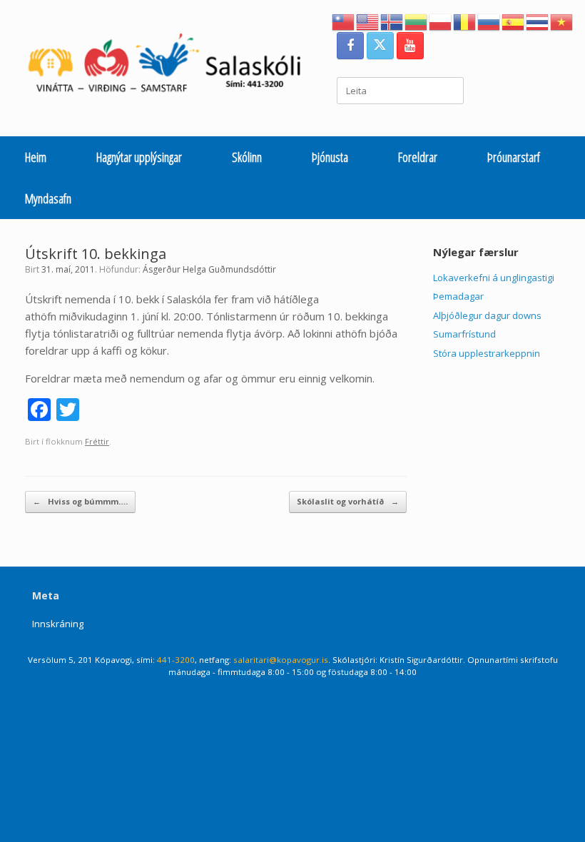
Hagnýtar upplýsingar (139, 157)
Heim (35, 157)
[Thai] (538, 20)
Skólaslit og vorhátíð (348, 501)
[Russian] (489, 20)
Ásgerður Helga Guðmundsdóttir (209, 269)
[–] (172, 66)
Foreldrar (417, 157)
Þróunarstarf (513, 157)
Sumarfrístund (464, 334)
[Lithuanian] (417, 20)
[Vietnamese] (562, 20)
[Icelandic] (392, 20)
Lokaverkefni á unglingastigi (493, 277)
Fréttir (97, 441)
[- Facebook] (350, 45)
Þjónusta (330, 157)
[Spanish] (514, 20)
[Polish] (441, 20)
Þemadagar (458, 296)
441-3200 (176, 659)
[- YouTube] (410, 45)
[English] (368, 20)
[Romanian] (465, 20)
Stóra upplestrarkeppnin (486, 353)
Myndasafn (48, 198)
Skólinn (247, 157)
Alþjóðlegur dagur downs (487, 315)
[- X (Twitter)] (380, 45)
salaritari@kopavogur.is (280, 659)
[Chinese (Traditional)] (344, 20)
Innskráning (57, 623)
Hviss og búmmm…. (80, 501)
